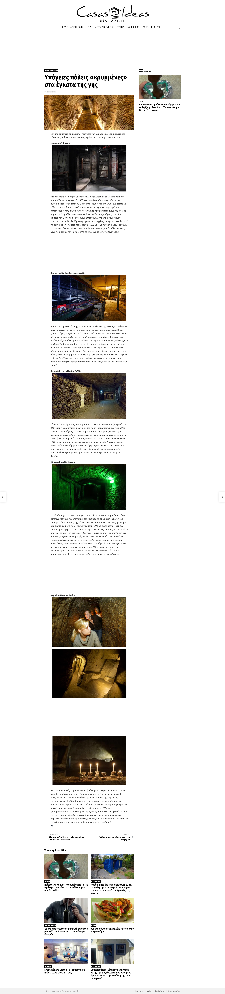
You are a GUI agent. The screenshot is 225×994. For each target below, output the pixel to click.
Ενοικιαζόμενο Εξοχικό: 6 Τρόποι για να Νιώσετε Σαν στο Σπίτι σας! (64, 971)
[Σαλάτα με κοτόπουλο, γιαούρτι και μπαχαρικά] (222, 497)
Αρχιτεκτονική (77, 27)
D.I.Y (89, 27)
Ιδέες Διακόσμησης (104, 27)
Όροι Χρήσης (159, 991)
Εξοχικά (120, 27)
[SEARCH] (180, 28)
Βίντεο (52, 925)
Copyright (149, 991)
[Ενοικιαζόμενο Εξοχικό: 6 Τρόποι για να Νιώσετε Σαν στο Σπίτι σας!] (66, 951)
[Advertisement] (112, 48)
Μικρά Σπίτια (95, 881)
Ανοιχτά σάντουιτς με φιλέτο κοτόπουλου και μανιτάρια (112, 930)
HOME (65, 27)
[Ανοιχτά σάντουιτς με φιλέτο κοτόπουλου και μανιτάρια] (112, 910)
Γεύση (47, 881)
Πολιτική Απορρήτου (173, 991)
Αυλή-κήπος (133, 27)
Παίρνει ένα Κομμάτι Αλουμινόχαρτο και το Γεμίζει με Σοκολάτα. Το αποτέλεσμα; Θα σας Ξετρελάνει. (66, 887)
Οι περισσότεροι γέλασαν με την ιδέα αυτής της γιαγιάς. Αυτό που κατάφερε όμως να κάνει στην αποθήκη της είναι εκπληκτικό (111, 974)
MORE (145, 27)
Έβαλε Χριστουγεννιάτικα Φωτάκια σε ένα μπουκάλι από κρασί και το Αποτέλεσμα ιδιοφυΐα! (66, 931)
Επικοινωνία (139, 991)
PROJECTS (155, 27)
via (52, 825)
